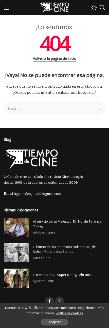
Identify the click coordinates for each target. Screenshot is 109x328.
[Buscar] (102, 7)
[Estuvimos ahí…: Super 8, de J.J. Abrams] (16, 278)
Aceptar (54, 322)
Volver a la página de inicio (54, 58)
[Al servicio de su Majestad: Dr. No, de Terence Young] (16, 227)
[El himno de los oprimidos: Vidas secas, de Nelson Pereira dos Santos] (16, 252)
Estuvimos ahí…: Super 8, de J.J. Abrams (61, 275)
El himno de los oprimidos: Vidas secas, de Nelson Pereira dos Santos (64, 249)
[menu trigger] (8, 7)
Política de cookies (69, 313)
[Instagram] (59, 301)
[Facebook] (49, 301)
